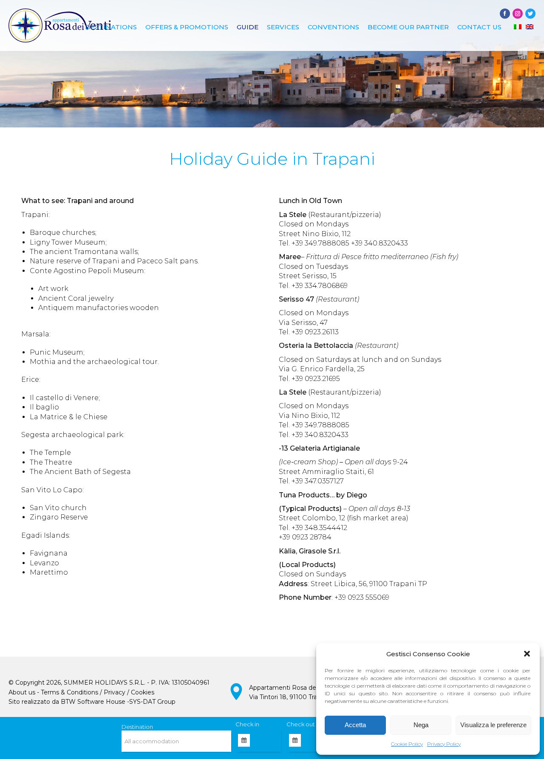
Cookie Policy (407, 744)
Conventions (333, 27)
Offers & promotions (186, 27)
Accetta (355, 724)
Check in (247, 724)
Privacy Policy (444, 744)
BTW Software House (93, 701)
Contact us (479, 27)
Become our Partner (408, 27)
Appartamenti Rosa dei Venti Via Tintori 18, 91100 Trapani (291, 692)
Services (283, 27)
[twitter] (530, 13)
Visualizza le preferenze (493, 724)
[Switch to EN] (529, 27)
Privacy (114, 692)
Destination (137, 726)
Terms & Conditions (69, 692)
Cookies (142, 692)
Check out (300, 724)
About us (21, 692)
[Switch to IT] (517, 27)
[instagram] (518, 13)
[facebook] (505, 13)
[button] (527, 653)
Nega (421, 724)
